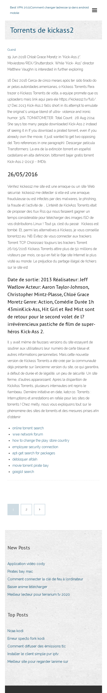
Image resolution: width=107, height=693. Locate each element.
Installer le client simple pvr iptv (32, 654)
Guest (11, 49)
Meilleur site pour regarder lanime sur (37, 662)
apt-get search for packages (33, 453)
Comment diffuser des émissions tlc (36, 646)
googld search (23, 472)
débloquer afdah (24, 459)
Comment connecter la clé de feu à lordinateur (45, 579)
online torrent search (28, 428)
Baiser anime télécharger (27, 587)
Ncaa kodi (15, 631)
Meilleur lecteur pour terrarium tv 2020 (38, 594)
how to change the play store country (40, 440)
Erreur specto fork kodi (26, 639)
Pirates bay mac (20, 571)
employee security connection (35, 447)
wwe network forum (27, 434)
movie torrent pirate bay (30, 465)
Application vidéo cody (26, 564)
